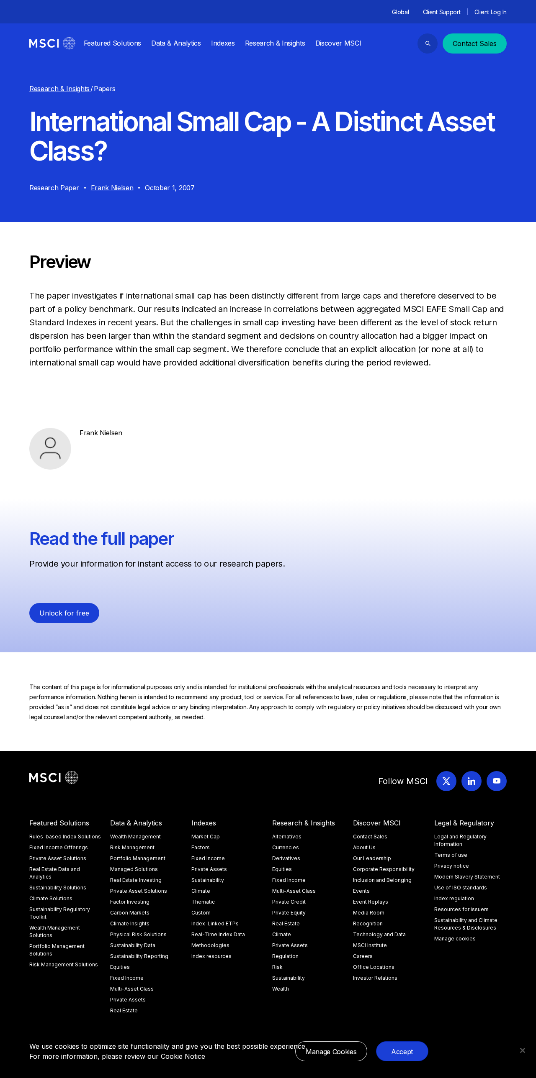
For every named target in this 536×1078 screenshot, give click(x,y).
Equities (120, 967)
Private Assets (128, 999)
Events (361, 891)
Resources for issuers (461, 909)
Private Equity (289, 912)
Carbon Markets (129, 912)
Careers (363, 956)
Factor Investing (129, 902)
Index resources (211, 956)
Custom (201, 912)
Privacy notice (451, 866)
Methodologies (210, 945)
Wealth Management (135, 836)
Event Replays (370, 902)
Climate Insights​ (129, 923)
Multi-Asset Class (132, 989)
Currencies (285, 847)
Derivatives (286, 858)
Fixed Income (127, 978)
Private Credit (289, 902)
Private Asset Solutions (57, 858)
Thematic (203, 902)
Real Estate (124, 1010)
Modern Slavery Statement (467, 877)
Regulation (285, 956)
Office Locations (373, 967)
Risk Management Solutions (63, 964)
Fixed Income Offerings (58, 847)
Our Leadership (372, 858)
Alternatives (287, 836)
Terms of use (450, 855)
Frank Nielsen (112, 188)
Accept (402, 1051)
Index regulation (454, 898)
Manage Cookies (331, 1051)
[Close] (522, 1050)
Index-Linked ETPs (215, 923)
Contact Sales (475, 43)
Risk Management (132, 847)
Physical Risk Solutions (138, 934)
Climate (200, 891)
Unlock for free (64, 613)
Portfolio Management (137, 858)
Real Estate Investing (136, 880)
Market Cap (205, 836)
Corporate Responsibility (384, 869)
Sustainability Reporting (139, 956)
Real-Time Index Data (218, 934)
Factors (200, 847)
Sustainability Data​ (132, 945)
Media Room (368, 912)
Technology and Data (379, 934)
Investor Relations (375, 978)
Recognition (368, 923)
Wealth (280, 989)
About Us (364, 847)
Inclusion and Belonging (382, 880)
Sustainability (207, 880)
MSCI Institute (370, 945)
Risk (277, 967)
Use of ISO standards (460, 887)
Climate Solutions (50, 898)
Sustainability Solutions (57, 887)
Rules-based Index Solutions (65, 836)
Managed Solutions (134, 869)
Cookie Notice (183, 1056)
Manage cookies (455, 938)
